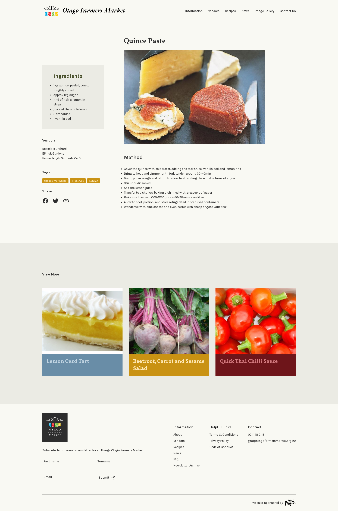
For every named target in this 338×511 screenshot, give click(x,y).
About (177, 435)
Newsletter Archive (186, 465)
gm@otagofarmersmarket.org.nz (272, 441)
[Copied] (66, 200)
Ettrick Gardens (53, 153)
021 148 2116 (256, 435)
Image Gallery (264, 11)
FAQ (176, 459)
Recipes (230, 11)
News (245, 11)
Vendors (214, 11)
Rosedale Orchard (54, 149)
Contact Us (288, 11)
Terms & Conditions (223, 435)
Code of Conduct (221, 447)
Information (194, 11)
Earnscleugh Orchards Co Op (62, 158)
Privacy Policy (219, 441)
